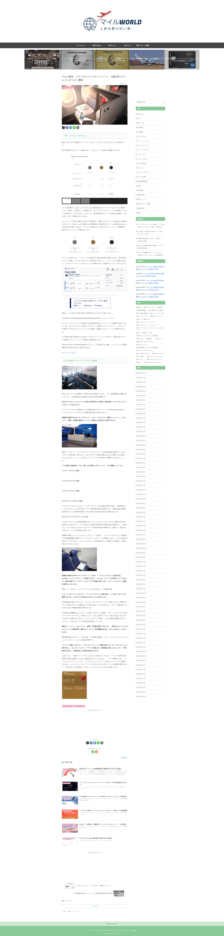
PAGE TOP (112, 924)
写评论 (94, 906)
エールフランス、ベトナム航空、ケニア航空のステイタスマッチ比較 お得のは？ (151, 226)
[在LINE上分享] (74, 127)
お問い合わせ (101, 930)
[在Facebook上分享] (67, 127)
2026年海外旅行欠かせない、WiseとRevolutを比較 (149, 240)
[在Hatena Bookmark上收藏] (70, 127)
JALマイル (119, 930)
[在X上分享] (63, 127)
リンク (73, 352)
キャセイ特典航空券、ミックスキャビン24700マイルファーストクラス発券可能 (150, 254)
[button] (77, 127)
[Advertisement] (94, 724)
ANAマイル (111, 930)
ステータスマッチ (68, 706)
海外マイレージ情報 (80, 706)
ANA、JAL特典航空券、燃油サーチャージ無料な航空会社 (151, 247)
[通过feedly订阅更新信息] (92, 751)
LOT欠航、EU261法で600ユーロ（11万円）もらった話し (150, 233)
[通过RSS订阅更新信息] (96, 751)
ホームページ (91, 930)
